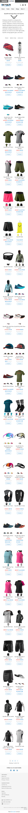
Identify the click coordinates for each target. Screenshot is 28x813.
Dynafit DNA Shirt (8, 626)
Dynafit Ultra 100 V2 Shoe (8, 536)
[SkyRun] (6, 6)
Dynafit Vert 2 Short (20, 207)
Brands (3, 796)
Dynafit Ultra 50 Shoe (8, 386)
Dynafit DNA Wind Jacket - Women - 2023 (8, 747)
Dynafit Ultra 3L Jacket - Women (19, 627)
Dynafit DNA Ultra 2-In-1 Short (20, 657)
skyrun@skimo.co (7, 800)
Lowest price (20, 38)
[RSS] (17, 770)
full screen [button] (13, 811)
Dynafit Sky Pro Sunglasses (20, 446)
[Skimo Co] (4, 1)
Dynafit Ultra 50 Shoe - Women (19, 297)
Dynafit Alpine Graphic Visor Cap (19, 357)
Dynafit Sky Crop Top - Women (8, 567)
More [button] (22, 9)
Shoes (3, 9)
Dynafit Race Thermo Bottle (19, 58)
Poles (12, 9)
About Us (4, 776)
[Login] (23, 5)
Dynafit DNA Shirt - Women (19, 597)
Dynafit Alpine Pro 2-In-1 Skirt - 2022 (8, 207)
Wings (17, 9)
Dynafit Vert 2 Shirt (8, 147)
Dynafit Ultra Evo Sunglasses (8, 446)
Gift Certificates (5, 794)
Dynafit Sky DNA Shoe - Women (8, 327)
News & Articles (5, 778)
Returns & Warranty (6, 788)
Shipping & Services (6, 786)
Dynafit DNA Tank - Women (8, 597)
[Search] (21, 5)
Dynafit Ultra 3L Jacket (8, 716)
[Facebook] (14, 770)
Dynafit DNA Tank (19, 567)
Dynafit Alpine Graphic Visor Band (19, 476)
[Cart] (26, 5)
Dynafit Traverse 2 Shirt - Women (8, 416)
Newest (6, 38)
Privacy (3, 780)
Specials (4, 793)
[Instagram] (10, 770)
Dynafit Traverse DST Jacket (19, 267)
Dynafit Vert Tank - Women (8, 177)
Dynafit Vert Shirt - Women (19, 147)
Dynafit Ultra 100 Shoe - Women (8, 118)
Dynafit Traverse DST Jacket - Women (8, 297)
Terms (7, 780)
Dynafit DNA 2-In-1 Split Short (8, 657)
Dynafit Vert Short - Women (8, 237)
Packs (8, 9)
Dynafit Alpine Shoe (8, 87)
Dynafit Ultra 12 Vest (20, 506)
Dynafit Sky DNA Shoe (19, 326)
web (22, 807)
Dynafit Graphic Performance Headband (8, 58)
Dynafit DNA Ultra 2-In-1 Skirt (8, 687)
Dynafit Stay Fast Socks (19, 416)
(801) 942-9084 (6, 802)
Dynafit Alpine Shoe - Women (20, 88)
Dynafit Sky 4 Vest (8, 506)
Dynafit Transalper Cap (8, 357)
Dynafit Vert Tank (19, 746)
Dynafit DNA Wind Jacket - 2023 (19, 717)
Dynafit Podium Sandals (20, 687)
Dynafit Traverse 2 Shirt (19, 387)
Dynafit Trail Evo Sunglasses (8, 476)
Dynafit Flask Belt (8, 266)
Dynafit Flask (19, 237)
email (25, 807)
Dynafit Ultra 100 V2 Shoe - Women (20, 536)
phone (25, 809)
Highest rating (13, 38)
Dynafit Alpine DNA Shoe (19, 118)
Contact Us (4, 784)
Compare (8, 64)
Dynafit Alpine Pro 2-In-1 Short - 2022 (20, 177)
